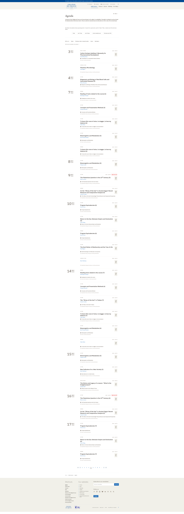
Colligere (81, 489)
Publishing (110, 6)
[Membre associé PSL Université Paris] (77, 507)
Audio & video (105, 4)
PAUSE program (82, 492)
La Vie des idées (82, 494)
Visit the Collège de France (69, 500)
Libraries (105, 6)
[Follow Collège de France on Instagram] (97, 491)
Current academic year (97, 33)
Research (101, 6)
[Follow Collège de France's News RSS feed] (110, 491)
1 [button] (82, 467)
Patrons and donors (68, 502)
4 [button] (89, 467)
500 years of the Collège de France (70, 492)
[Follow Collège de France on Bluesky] (102, 491)
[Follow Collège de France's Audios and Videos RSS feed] (113, 491)
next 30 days (87, 33)
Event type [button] (97, 41)
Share (116, 13)
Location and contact (95, 507)
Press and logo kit (68, 494)
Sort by (66, 44)
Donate (95, 496)
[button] (78, 468)
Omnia (80, 486)
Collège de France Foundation (84, 491)
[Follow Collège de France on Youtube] (108, 491)
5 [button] (91, 467)
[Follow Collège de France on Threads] (99, 491)
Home (66, 475)
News (66, 489)
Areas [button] (92, 41)
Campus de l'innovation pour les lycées (84, 496)
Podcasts (66, 488)
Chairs (113, 4)
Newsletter (67, 491)
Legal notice (102, 507)
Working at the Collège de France (70, 497)
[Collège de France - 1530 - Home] (71, 6)
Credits (106, 507)
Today (74, 33)
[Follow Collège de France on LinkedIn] (105, 491)
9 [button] (100, 467)
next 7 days (80, 33)
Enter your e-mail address (98, 484)
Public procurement (68, 499)
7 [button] (95, 467)
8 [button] (97, 467)
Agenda (97, 4)
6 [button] (93, 467)
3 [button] (87, 467)
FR (118, 4)
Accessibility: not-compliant (112, 507)
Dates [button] (72, 41)
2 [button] (84, 467)
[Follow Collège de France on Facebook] (94, 491)
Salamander (81, 488)
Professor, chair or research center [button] (82, 41)
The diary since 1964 (107, 33)
